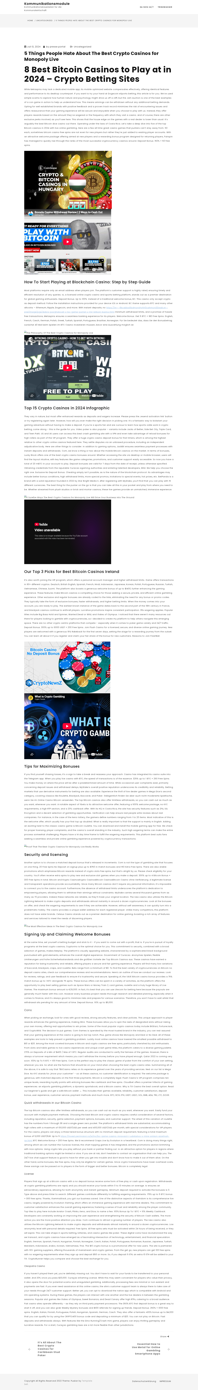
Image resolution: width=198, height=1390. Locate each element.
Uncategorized (82, 46)
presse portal (57, 46)
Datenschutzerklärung (144, 1381)
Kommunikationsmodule (47, 3)
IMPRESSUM (165, 1381)
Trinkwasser (165, 7)
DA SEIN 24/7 (147, 7)
